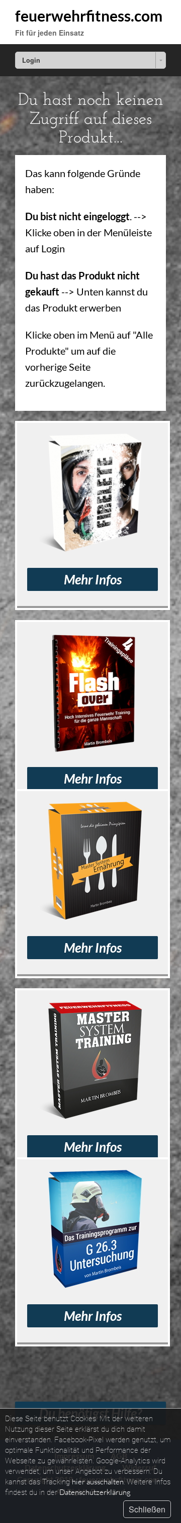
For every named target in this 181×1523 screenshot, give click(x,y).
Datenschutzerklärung (95, 1492)
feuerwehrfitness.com (88, 16)
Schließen (147, 1509)
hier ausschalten (98, 1481)
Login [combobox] (31, 60)
